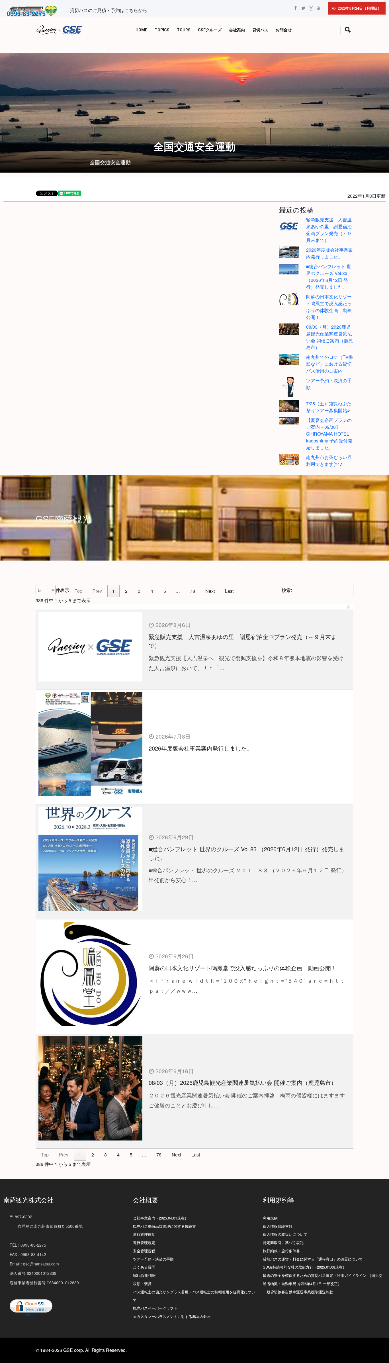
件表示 (62, 590)
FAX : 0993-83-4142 (28, 1254)
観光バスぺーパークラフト (155, 1308)
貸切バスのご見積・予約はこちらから (108, 10)
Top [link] (78, 591)
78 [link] (192, 591)
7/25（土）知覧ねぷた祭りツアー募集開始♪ (328, 407)
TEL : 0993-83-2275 (28, 1245)
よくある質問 (144, 1267)
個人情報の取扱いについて (285, 1234)
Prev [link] (97, 591)
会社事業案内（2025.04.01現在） (160, 1218)
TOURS (184, 30)
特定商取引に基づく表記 (283, 1242)
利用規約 (270, 1218)
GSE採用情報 (144, 1275)
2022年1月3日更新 (366, 196)
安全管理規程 (144, 1250)
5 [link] (164, 591)
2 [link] (126, 591)
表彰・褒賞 (142, 1283)
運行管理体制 (144, 1234)
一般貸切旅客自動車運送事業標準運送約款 (298, 1292)
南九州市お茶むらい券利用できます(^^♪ (329, 460)
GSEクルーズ (210, 30)
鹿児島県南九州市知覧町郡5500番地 (46, 1226)
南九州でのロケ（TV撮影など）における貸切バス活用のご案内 (329, 364)
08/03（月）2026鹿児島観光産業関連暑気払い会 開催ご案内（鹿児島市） (329, 337)
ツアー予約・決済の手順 (153, 1259)
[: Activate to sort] (194, 607)
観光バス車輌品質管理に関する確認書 (164, 1226)
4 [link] (152, 591)
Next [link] (210, 591)
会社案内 (237, 30)
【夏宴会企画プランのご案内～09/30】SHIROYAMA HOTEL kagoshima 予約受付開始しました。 (329, 434)
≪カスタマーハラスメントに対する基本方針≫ (172, 1316)
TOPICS (162, 30)
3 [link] (139, 591)
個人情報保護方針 (277, 1226)
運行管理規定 (144, 1242)
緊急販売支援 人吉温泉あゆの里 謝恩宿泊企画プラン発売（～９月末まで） (329, 229)
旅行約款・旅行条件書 (281, 1250)
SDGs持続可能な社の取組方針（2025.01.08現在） (304, 1267)
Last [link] (229, 591)
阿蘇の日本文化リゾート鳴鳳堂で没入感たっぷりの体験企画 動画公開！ (329, 306)
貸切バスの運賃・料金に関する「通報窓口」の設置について (313, 1259)
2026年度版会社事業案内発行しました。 (329, 253)
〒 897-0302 (21, 1217)
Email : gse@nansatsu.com (34, 1264)
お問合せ (284, 30)
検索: (287, 590)
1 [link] (113, 591)
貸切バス (260, 30)
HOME (141, 30)
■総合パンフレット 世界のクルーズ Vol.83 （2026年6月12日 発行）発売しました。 (328, 276)
